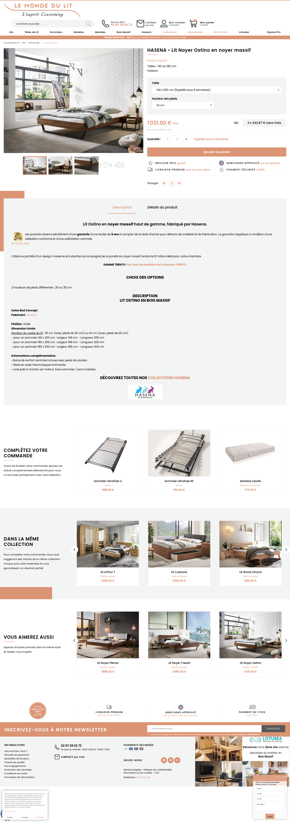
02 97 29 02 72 (71, 746)
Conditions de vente (15, 773)
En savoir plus (20, 243)
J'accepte (40, 817)
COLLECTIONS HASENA (169, 377)
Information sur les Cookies (138, 772)
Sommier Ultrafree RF (179, 481)
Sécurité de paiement (16, 754)
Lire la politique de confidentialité (245, 734)
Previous (74, 549)
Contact (151, 23)
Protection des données (18, 769)
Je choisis (25, 817)
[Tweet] (172, 183)
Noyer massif (157, 61)
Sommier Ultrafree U (108, 481)
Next (286, 549)
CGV (156, 772)
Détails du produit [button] (162, 207)
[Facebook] (164, 760)
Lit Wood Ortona (250, 572)
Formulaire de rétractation (19, 777)
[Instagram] (177, 760)
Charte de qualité (14, 762)
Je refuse (10, 817)
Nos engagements (15, 766)
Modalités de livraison (16, 758)
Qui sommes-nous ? (15, 751)
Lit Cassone (179, 572)
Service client (121, 23)
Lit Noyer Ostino (250, 663)
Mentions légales (133, 769)
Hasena (32, 315)
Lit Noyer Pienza (107, 663)
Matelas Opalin (250, 481)
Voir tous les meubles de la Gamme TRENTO (156, 264)
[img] (285, 777)
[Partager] (164, 183)
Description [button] (122, 207)
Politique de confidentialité (158, 769)
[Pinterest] (179, 183)
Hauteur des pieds (164, 98)
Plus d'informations (10, 811)
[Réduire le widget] (282, 777)
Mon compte (177, 22)
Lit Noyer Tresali (179, 663)
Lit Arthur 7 (107, 572)
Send (270, 816)
